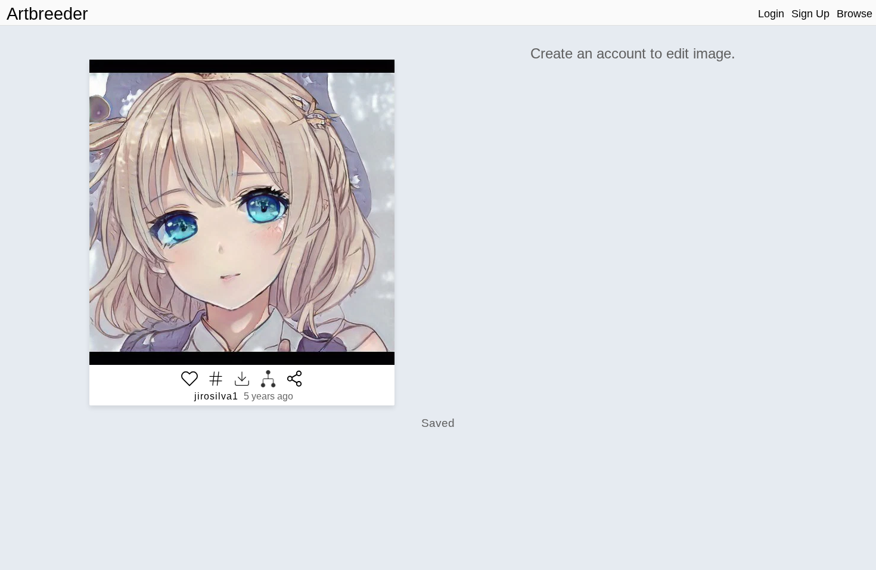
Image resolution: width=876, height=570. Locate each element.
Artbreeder (47, 13)
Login (771, 14)
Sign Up (810, 14)
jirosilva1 (216, 396)
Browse (854, 14)
